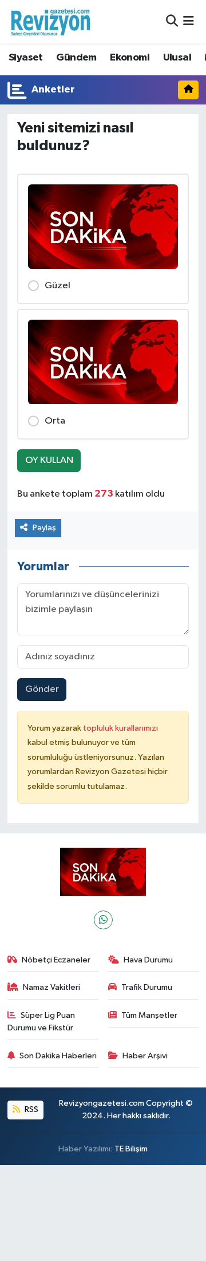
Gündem (76, 58)
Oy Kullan (49, 460)
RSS (30, 1109)
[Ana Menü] (188, 21)
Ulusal (177, 58)
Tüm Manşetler (149, 1015)
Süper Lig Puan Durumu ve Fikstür (41, 1021)
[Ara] (172, 21)
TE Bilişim (131, 1149)
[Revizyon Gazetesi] (50, 21)
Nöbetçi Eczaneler (56, 960)
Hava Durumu (148, 960)
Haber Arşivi (145, 1055)
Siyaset (26, 58)
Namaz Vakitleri (51, 987)
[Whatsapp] (103, 920)
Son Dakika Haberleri (58, 1055)
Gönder (42, 689)
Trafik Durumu (146, 987)
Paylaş (44, 527)
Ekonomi (129, 58)
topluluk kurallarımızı (120, 728)
